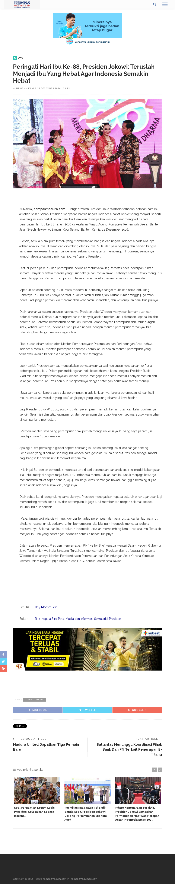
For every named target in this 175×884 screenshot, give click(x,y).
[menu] (165, 4)
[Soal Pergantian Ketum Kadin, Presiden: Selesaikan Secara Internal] (37, 790)
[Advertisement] (87, 683)
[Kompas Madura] (22, 4)
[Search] (154, 4)
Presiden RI (34, 699)
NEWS (18, 58)
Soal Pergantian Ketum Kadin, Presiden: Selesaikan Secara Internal (34, 811)
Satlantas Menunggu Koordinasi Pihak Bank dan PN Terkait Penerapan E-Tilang (129, 749)
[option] (37, 797)
